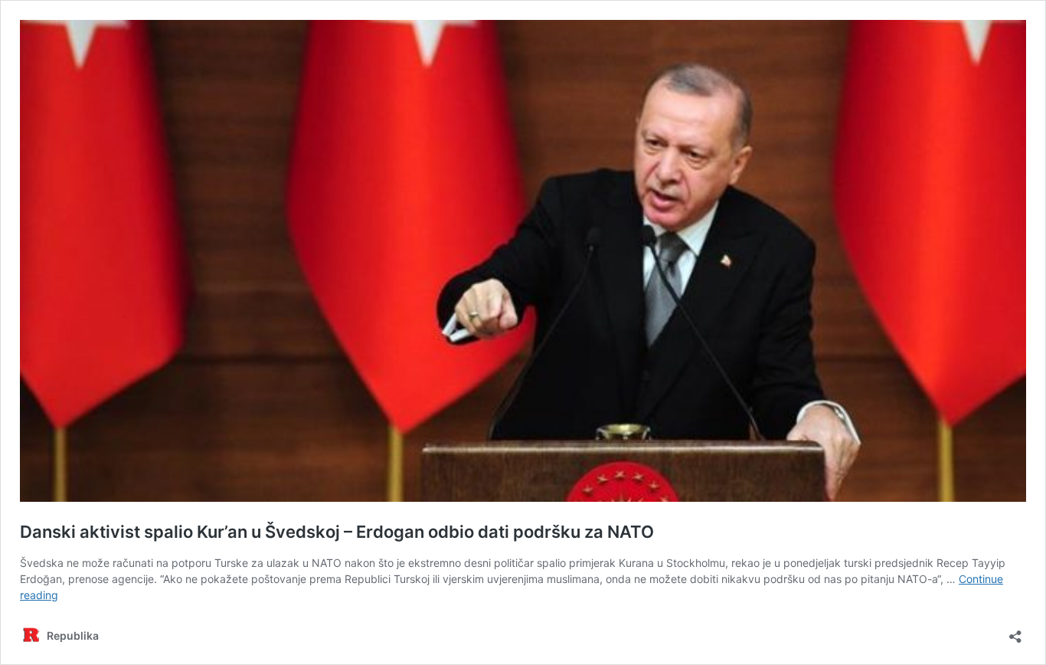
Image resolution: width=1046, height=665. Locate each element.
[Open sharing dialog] (1015, 632)
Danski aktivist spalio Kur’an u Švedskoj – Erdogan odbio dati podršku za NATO (337, 532)
